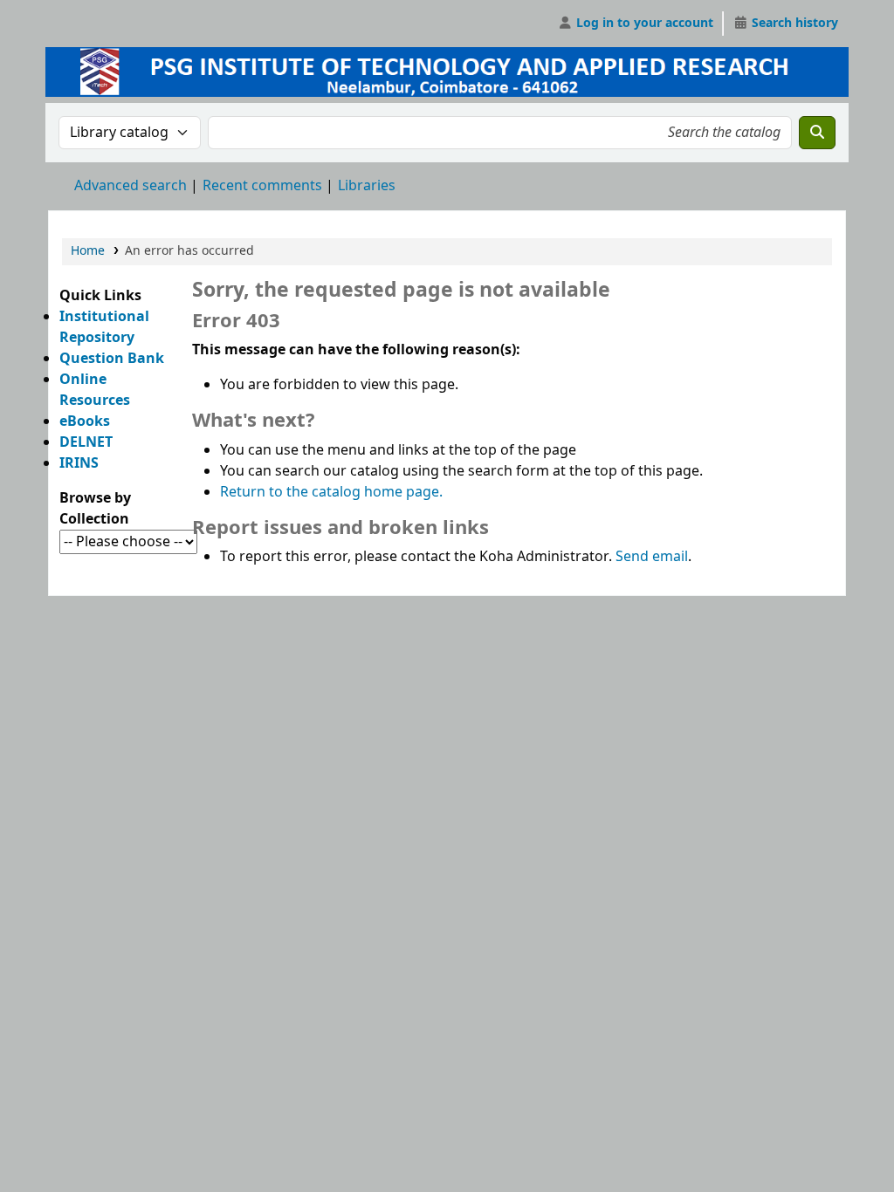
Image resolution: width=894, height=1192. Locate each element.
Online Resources (94, 390)
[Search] (817, 132)
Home (88, 251)
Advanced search (130, 185)
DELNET (86, 442)
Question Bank (111, 358)
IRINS (79, 463)
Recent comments (262, 185)
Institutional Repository (104, 327)
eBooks (84, 421)
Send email (651, 556)
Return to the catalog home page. (331, 492)
